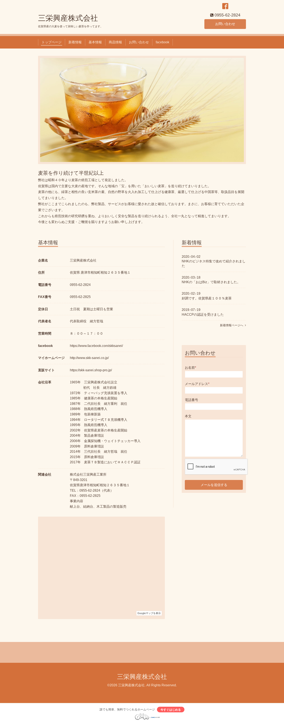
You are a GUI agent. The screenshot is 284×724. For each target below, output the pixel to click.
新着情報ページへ (232, 325)
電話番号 (191, 400)
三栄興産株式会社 (68, 18)
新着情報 (75, 42)
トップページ (52, 42)
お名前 (190, 367)
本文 (188, 416)
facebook (162, 42)
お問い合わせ (225, 24)
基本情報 (95, 42)
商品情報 (115, 42)
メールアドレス (197, 384)
